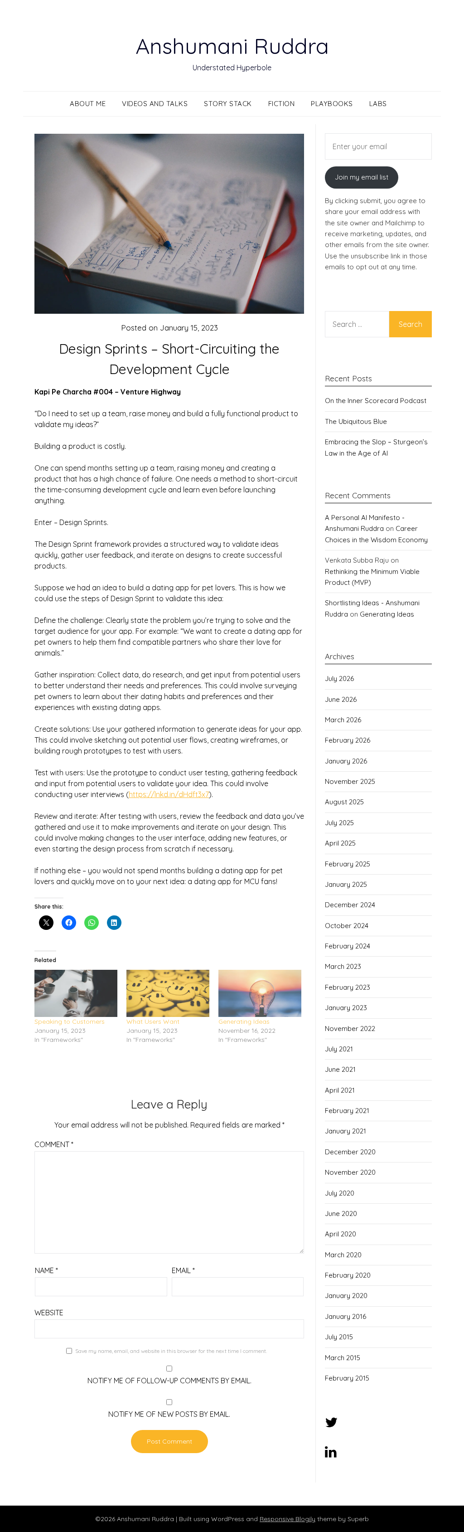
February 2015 (347, 1378)
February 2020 (348, 1275)
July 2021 (339, 1049)
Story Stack (228, 103)
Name (46, 1270)
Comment (53, 1144)
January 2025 (346, 884)
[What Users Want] (167, 993)
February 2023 (347, 987)
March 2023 (343, 966)
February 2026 (347, 740)
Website (48, 1312)
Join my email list (361, 177)
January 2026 (346, 761)
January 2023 (346, 1007)
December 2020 (350, 1152)
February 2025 (347, 864)
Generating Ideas (244, 1021)
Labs (378, 103)
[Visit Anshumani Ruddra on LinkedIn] (331, 1454)
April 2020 (340, 1234)
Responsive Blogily (287, 1519)
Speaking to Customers (69, 1021)
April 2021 (340, 1090)
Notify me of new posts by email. (169, 1414)
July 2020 (339, 1193)
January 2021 (345, 1131)
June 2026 (341, 699)
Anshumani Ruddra (232, 45)
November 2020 (350, 1172)
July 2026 (339, 678)
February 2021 (347, 1110)
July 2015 (339, 1337)
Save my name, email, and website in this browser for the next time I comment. (171, 1350)
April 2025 (340, 843)
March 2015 (342, 1357)
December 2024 (350, 904)
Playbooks (332, 103)
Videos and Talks (155, 103)
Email (183, 1270)
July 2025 (339, 822)
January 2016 (345, 1316)
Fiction (281, 103)
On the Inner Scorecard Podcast (375, 400)
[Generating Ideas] (259, 993)
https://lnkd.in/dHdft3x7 (169, 794)
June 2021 (340, 1069)
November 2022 (350, 1028)
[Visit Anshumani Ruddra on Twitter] (331, 1424)
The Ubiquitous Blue (356, 421)
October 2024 (346, 925)
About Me (88, 103)
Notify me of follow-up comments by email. (169, 1380)
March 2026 (343, 719)
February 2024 (347, 946)
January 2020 (346, 1295)
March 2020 (343, 1254)
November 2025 (350, 781)
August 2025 (344, 802)
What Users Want (152, 1021)
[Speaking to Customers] (75, 993)
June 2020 (341, 1213)
